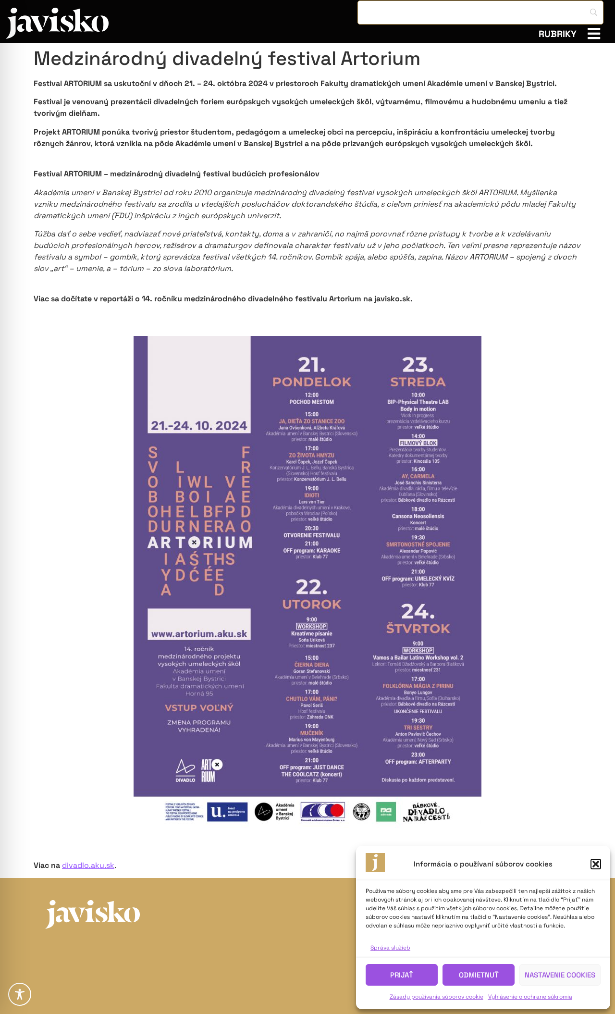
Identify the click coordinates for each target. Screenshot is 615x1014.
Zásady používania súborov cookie (436, 997)
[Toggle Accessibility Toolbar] (19, 994)
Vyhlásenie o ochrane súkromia (530, 997)
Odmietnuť (479, 974)
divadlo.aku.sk (88, 865)
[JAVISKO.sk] (57, 23)
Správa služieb (390, 948)
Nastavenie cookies (560, 974)
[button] (596, 864)
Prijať (401, 974)
